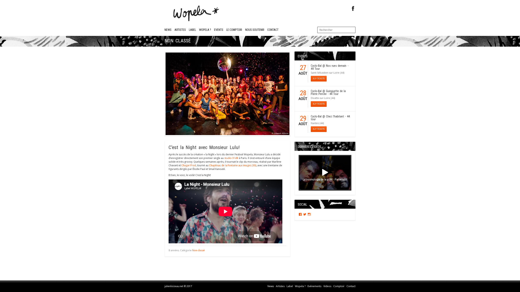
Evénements (314, 286)
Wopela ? (205, 30)
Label (192, 30)
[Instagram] (309, 214)
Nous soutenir (254, 30)
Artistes (180, 30)
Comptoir (338, 286)
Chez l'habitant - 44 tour (330, 118)
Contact (272, 30)
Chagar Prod (188, 165)
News (168, 30)
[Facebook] (353, 8)
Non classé (198, 250)
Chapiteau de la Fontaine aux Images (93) (232, 165)
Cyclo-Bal (316, 66)
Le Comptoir (234, 30)
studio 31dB (231, 158)
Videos (327, 286)
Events (218, 30)
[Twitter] (304, 214)
